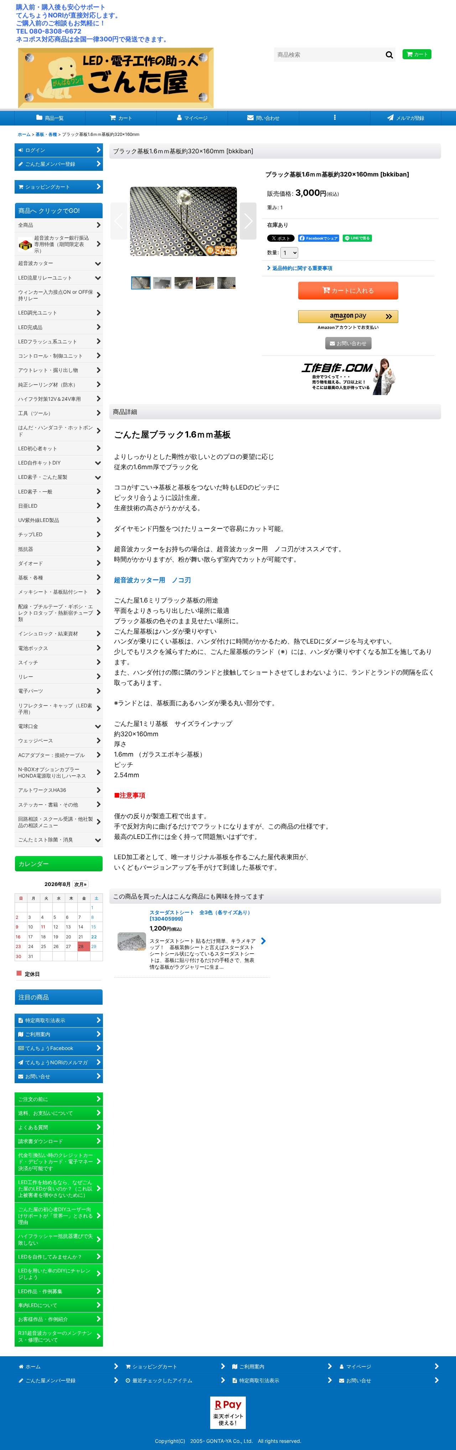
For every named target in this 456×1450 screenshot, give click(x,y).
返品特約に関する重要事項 (302, 268)
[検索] (390, 54)
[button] (334, 118)
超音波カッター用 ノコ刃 (152, 580)
